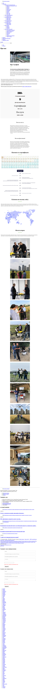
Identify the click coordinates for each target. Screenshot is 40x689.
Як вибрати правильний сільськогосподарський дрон (12, 531)
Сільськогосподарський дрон (10, 4)
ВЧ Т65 (8, 11)
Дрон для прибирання (8, 15)
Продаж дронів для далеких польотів (28, 541)
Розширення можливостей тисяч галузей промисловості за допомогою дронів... (18, 525)
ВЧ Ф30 (8, 28)
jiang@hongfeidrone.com (6, 503)
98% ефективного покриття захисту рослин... (10, 519)
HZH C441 (8, 18)
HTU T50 (8, 13)
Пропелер (8, 32)
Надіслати (6, 566)
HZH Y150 (8, 21)
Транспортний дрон (8, 20)
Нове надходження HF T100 (12, 5)
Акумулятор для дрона (11, 30)
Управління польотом (10, 35)
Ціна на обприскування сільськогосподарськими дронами (10, 541)
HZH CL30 (9, 16)
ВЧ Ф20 (8, 27)
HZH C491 (8, 19)
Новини (3, 37)
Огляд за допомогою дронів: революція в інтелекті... (12, 513)
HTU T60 (8, 14)
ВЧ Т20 (8, 7)
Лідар (8, 34)
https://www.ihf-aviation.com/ (27, 86)
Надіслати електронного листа (5, 544)
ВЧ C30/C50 (9, 9)
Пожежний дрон (7, 22)
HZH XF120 (9, 24)
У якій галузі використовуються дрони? (9, 537)
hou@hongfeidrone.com (6, 504)
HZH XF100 (9, 23)
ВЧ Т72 (8, 12)
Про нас (3, 39)
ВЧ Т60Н (8, 10)
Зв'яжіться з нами (5, 40)
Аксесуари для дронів (8, 29)
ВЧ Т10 (8, 6)
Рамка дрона (7, 25)
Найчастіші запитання (6, 38)
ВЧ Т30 (8, 8)
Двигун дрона (9, 36)
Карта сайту (27, 539)
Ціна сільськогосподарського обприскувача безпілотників (18, 541)
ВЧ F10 (8, 26)
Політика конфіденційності (9, 540)
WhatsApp (2, 545)
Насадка (8, 33)
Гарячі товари (21, 539)
